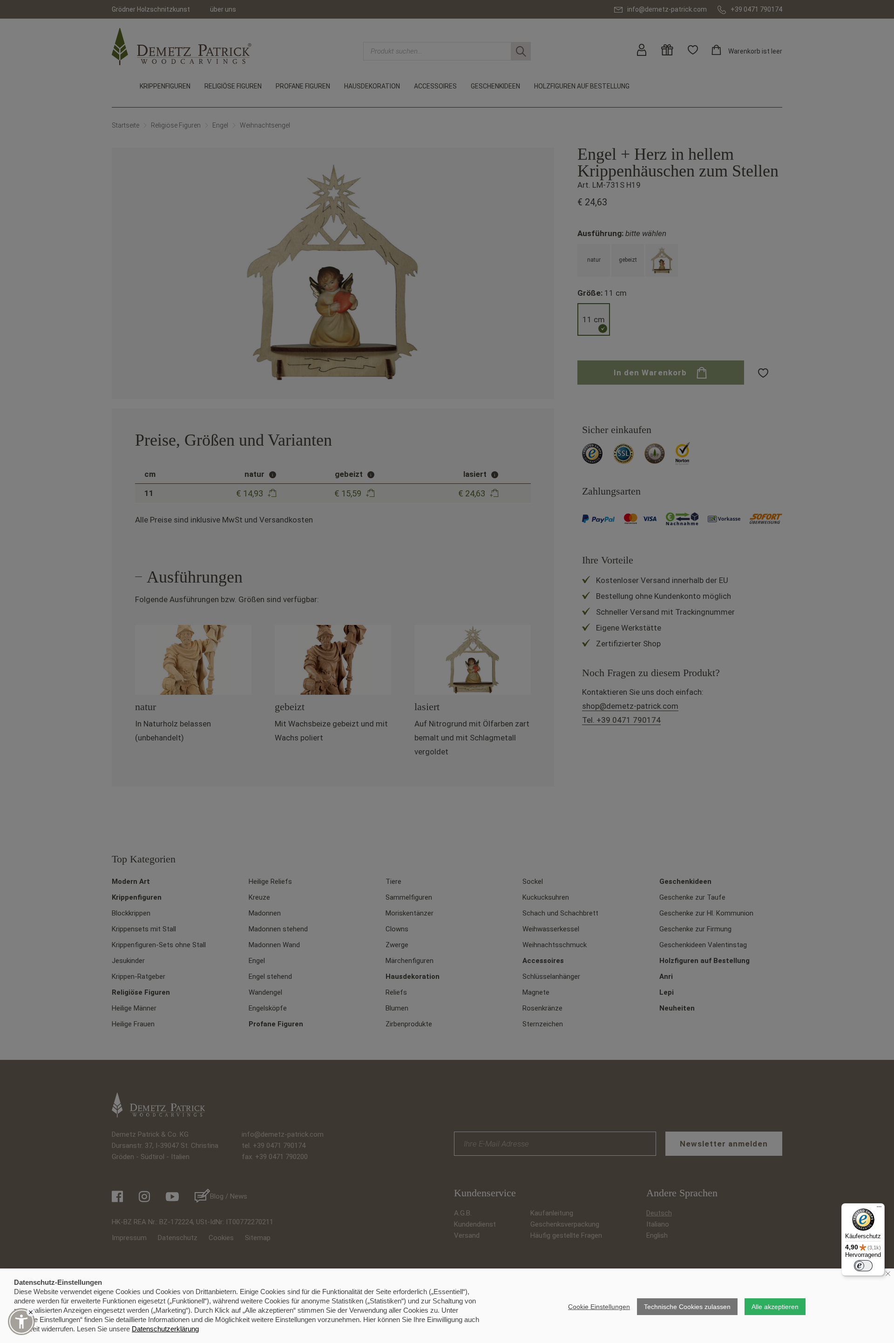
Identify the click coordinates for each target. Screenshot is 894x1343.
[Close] (31, 1312)
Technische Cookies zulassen (687, 1306)
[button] (21, 1321)
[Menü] (879, 1208)
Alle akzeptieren (775, 1306)
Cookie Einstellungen (599, 1306)
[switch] (863, 1265)
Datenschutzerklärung (165, 1329)
